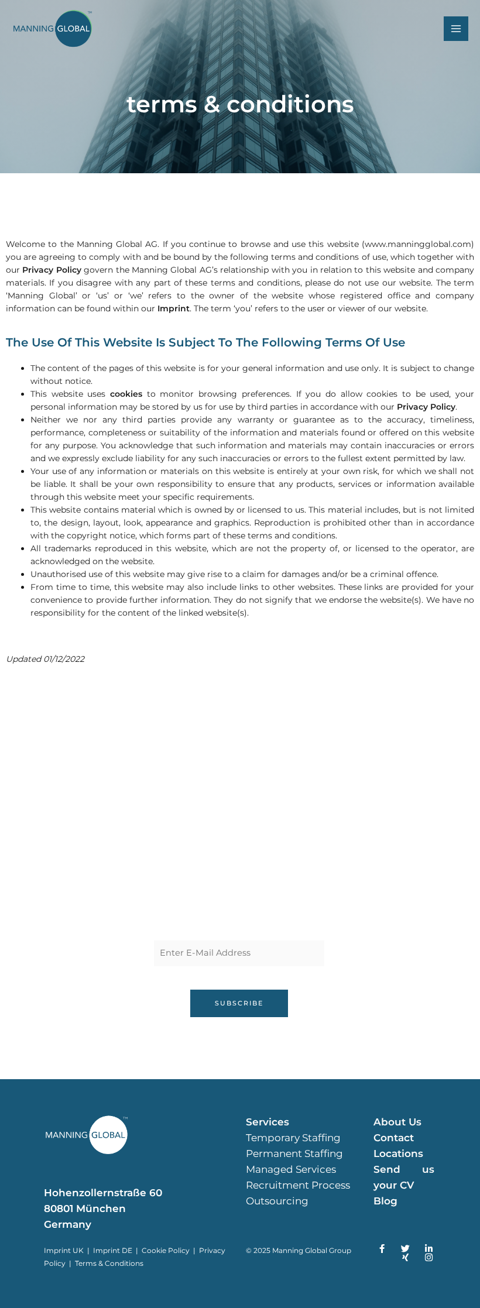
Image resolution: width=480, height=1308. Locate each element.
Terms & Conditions (109, 1263)
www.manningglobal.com (418, 244)
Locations (398, 1153)
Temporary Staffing (293, 1138)
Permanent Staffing (294, 1153)
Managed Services (291, 1169)
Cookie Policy (166, 1250)
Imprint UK (64, 1250)
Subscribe (239, 1003)
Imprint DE (113, 1250)
